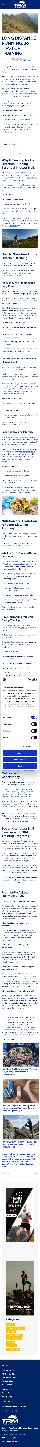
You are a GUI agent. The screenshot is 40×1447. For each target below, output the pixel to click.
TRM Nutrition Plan (8, 1374)
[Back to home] (20, 4)
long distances (7, 1156)
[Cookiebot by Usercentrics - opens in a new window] (28, 679)
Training (26, 60)
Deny (20, 766)
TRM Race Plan (7, 1381)
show (13, 144)
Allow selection (20, 759)
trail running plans (21, 1161)
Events (10, 1324)
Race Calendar (7, 1385)
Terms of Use (6, 1393)
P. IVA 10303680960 (9, 1438)
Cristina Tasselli (19, 59)
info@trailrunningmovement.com (14, 1406)
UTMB (4, 843)
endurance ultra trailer (27, 1154)
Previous (6, 1173)
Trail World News (14, 1339)
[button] (3, 4)
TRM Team (12, 1346)
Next (35, 1173)
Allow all (20, 753)
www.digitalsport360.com (11, 1441)
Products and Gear (15, 1335)
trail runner (12, 1159)
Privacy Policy (7, 1396)
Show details (28, 746)
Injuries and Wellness (15, 1328)
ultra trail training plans (24, 1164)
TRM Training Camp (9, 1377)
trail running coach (24, 1159)
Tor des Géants (21, 843)
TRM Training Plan (23, 877)
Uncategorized (13, 1349)
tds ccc (15, 1156)
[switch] (34, 724)
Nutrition (11, 1331)
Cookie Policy (7, 1389)
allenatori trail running (10, 1154)
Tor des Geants (24, 1156)
